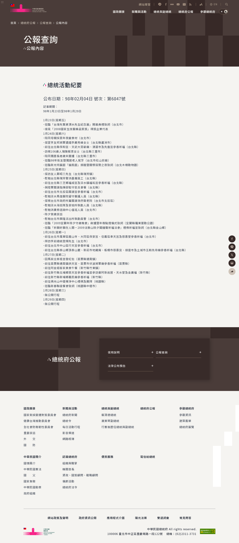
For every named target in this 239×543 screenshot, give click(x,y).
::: (2, 2)
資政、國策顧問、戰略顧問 (80, 475)
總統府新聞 (69, 415)
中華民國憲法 (32, 469)
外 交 (30, 439)
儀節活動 (68, 481)
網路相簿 (68, 439)
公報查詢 (46, 23)
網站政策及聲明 (58, 518)
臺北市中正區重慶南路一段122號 (141, 534)
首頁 (13, 23)
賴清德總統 (108, 415)
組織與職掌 (69, 463)
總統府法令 (69, 487)
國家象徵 (30, 481)
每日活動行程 (71, 427)
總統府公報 (28, 23)
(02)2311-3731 (185, 534)
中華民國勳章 (32, 487)
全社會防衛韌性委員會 (38, 427)
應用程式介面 (116, 518)
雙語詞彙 (163, 518)
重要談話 (30, 433)
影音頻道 (68, 433)
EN (215, 4)
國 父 (30, 475)
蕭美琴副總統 (110, 421)
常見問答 (185, 518)
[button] (226, 4)
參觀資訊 (185, 415)
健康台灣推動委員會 (37, 421)
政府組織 (30, 493)
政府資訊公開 (88, 518)
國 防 (30, 445)
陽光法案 (141, 518)
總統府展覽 (186, 427)
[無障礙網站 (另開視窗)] (207, 531)
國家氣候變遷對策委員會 (40, 415)
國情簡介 (30, 463)
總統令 (66, 421)
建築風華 (185, 421)
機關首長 (68, 469)
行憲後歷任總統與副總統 (117, 427)
